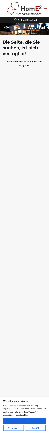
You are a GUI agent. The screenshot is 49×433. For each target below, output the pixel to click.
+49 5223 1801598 (28, 20)
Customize (12, 428)
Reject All (35, 428)
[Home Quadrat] (25, 14)
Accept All (24, 421)
